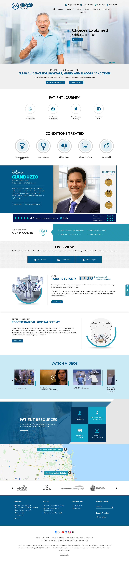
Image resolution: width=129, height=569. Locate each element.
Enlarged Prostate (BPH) (22, 158)
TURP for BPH (19, 516)
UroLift (17, 518)
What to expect (91, 260)
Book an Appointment (33, 204)
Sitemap (61, 537)
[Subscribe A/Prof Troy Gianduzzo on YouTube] (62, 532)
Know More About (22, 231)
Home (54, 9)
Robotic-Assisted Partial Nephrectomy (51, 509)
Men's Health (106, 157)
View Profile (17, 204)
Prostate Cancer (43, 157)
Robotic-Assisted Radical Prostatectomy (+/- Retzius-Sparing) (26, 506)
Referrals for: (77, 502)
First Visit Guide (80, 418)
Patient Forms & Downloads (97, 418)
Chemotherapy (77, 505)
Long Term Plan (98, 117)
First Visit (101, 5)
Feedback (70, 537)
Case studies (41, 260)
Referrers (113, 5)
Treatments (107, 9)
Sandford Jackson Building (56, 473)
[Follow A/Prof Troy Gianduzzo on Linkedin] (66, 532)
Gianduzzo (25, 174)
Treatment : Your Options (53, 117)
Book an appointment (55, 82)
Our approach (65, 260)
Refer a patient (76, 82)
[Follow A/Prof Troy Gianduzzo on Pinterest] (72, 532)
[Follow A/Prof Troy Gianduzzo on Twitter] (59, 532)
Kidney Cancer (64, 157)
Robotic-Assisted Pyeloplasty (53, 513)
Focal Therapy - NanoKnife (23, 510)
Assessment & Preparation (30, 117)
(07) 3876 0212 (73, 5)
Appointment (88, 5)
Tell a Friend (79, 537)
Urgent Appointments (97, 436)
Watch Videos (65, 363)
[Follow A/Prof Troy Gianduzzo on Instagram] (69, 532)
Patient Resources (38, 419)
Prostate (70, 9)
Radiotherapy (77, 508)
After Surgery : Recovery (76, 117)
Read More (40, 431)
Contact (83, 12)
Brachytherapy (19, 513)
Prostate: (18, 502)
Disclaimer (46, 537)
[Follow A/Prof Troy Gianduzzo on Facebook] (56, 532)
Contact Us (89, 537)
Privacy (54, 537)
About (60, 9)
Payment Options (79, 436)
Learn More (77, 39)
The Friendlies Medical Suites (50, 450)
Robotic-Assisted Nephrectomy (54, 505)
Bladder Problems (85, 157)
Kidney (79, 9)
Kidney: (46, 502)
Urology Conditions (92, 9)
